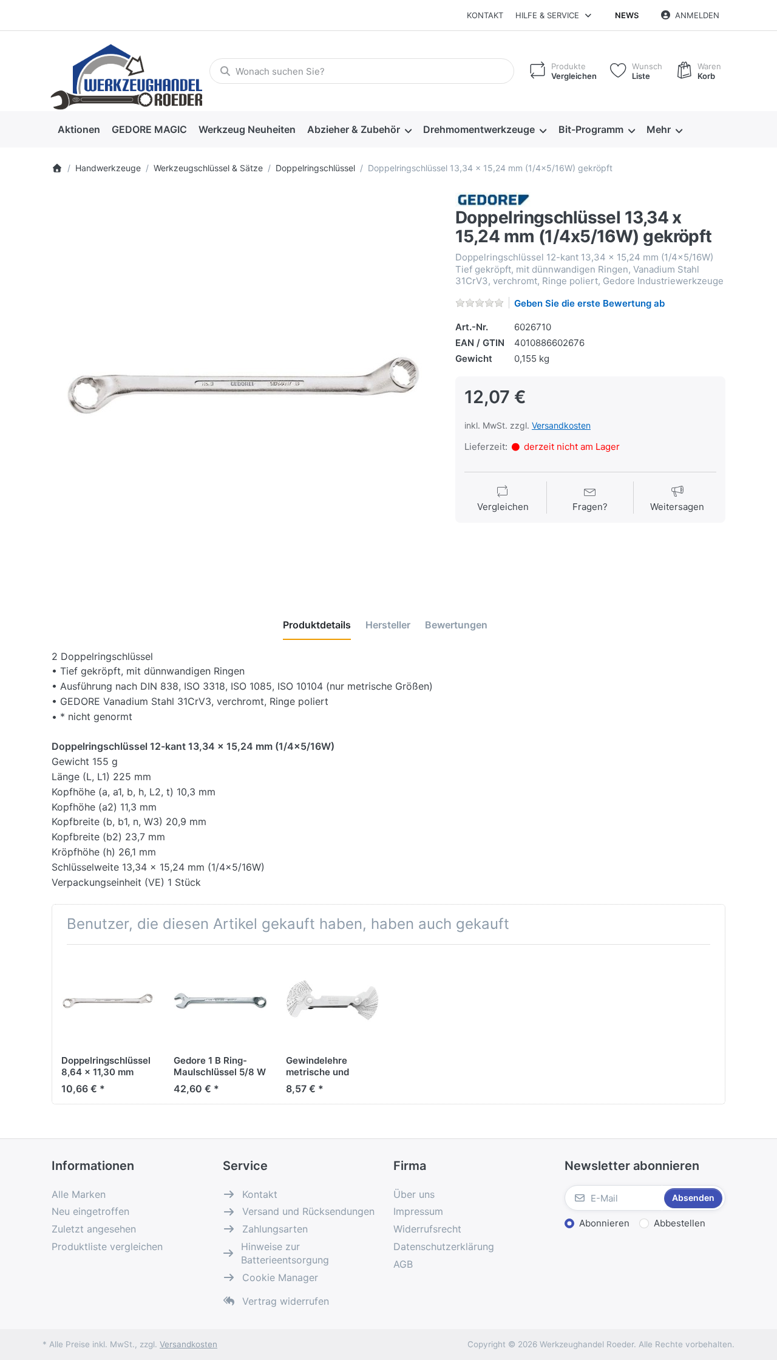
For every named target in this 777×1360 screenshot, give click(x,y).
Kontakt (485, 15)
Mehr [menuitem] (658, 129)
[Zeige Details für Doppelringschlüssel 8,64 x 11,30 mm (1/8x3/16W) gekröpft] (108, 1000)
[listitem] (244, 385)
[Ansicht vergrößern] (244, 385)
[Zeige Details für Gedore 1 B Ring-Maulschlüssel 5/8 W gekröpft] (220, 1000)
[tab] (317, 625)
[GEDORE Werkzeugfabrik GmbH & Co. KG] (493, 199)
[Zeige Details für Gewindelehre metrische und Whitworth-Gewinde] (332, 1000)
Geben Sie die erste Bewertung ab (589, 303)
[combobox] (361, 71)
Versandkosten (561, 425)
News (627, 15)
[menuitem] (79, 130)
